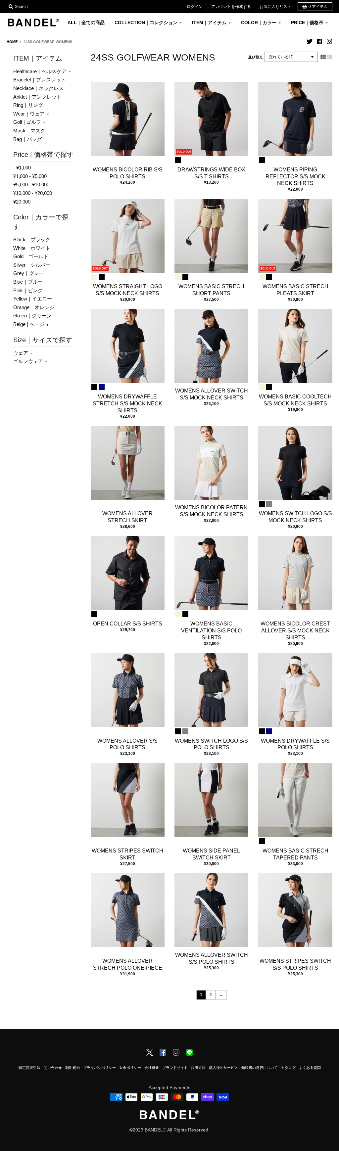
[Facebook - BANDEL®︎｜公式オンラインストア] (319, 41)
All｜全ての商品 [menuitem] (86, 22)
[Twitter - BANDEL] (150, 1053)
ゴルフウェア (28, 361)
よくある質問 (310, 1068)
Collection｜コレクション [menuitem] (146, 22)
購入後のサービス (223, 1068)
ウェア (20, 353)
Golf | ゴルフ (27, 122)
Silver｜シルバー (31, 265)
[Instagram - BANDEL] (176, 1053)
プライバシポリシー (99, 1068)
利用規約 (72, 1068)
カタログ (288, 1068)
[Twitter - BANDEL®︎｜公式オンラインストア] (310, 41)
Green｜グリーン (32, 315)
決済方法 (198, 1068)
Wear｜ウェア (29, 113)
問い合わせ (53, 1068)
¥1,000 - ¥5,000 (30, 176)
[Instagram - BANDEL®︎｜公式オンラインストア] (329, 41)
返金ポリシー (130, 1068)
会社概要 (151, 1068)
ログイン (195, 6)
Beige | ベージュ (31, 324)
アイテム (318, 6)
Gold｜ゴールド (30, 256)
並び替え (255, 57)
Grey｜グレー (28, 273)
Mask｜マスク (29, 130)
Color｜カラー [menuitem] (258, 22)
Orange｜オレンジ (33, 307)
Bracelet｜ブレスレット (39, 79)
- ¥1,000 (22, 167)
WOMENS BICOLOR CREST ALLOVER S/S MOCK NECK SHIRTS (295, 630)
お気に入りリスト (275, 6)
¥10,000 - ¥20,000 (32, 193)
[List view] (329, 57)
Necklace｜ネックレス (38, 88)
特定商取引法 (29, 1068)
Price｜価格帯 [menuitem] (307, 22)
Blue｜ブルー (28, 282)
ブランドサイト (175, 1068)
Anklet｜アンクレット (37, 97)
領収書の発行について (259, 1068)
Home (12, 42)
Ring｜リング (28, 105)
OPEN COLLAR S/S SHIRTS (127, 623)
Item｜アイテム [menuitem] (209, 22)
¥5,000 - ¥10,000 (31, 184)
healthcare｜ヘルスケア (40, 71)
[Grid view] (323, 57)
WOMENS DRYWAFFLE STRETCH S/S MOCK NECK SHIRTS (127, 403)
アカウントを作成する (231, 6)
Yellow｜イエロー (32, 298)
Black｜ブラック (31, 239)
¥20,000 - (23, 202)
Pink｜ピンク (28, 290)
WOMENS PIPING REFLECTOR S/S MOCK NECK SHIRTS (295, 176)
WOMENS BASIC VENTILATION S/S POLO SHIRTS (211, 630)
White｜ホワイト (31, 248)
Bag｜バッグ (27, 139)
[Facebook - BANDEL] (163, 1053)
